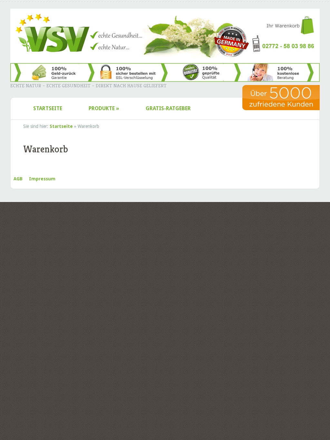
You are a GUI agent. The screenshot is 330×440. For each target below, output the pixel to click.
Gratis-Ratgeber (168, 108)
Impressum (42, 178)
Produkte (104, 108)
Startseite (47, 108)
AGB (18, 178)
